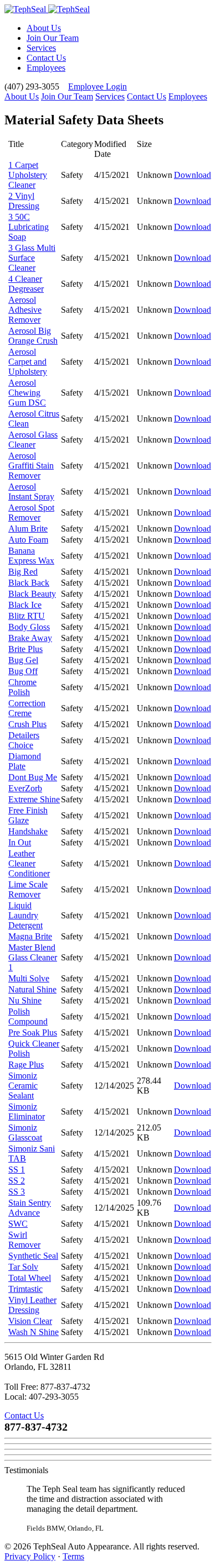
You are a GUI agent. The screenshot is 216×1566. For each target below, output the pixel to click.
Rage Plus (26, 1064)
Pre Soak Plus (32, 1032)
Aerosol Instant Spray (31, 491)
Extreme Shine (34, 799)
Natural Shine (32, 989)
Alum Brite (28, 528)
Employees (46, 67)
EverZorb (25, 788)
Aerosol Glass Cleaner (33, 439)
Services (41, 47)
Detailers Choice (23, 740)
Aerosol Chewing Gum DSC (27, 392)
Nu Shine (25, 1000)
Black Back (28, 582)
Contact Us (46, 57)
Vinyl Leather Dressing (32, 1305)
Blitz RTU (26, 616)
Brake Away (30, 638)
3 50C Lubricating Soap (28, 226)
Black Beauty (32, 593)
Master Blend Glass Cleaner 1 (32, 957)
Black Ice (25, 604)
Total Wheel (29, 1278)
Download (192, 175)
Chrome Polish (22, 687)
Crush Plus (27, 724)
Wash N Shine (33, 1332)
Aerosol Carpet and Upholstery (27, 361)
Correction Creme (26, 708)
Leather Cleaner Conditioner (29, 863)
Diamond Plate (24, 761)
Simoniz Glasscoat (25, 1132)
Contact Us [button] (24, 1415)
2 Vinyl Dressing (23, 201)
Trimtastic (25, 1289)
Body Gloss (29, 627)
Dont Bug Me (32, 777)
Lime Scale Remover (28, 889)
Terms (73, 1556)
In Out (19, 842)
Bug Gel (23, 660)
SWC (18, 1223)
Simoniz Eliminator (26, 1111)
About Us (44, 28)
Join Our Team (53, 38)
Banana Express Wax (31, 555)
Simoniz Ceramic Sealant (23, 1085)
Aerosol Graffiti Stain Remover (31, 465)
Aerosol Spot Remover (31, 512)
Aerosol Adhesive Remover (25, 309)
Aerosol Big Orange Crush (33, 335)
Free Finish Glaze (28, 815)
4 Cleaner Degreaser (26, 283)
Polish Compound (28, 1016)
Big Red (23, 571)
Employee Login (97, 86)
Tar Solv (23, 1266)
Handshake (28, 831)
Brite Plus (25, 649)
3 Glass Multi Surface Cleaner (31, 257)
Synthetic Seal (33, 1255)
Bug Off (23, 671)
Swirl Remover (24, 1239)
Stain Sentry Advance (29, 1207)
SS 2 (16, 1180)
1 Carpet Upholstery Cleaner (27, 175)
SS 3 (16, 1191)
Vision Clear (30, 1321)
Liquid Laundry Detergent (25, 915)
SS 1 (16, 1169)
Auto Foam (28, 539)
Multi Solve (28, 978)
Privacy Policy (29, 1556)
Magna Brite (30, 936)
